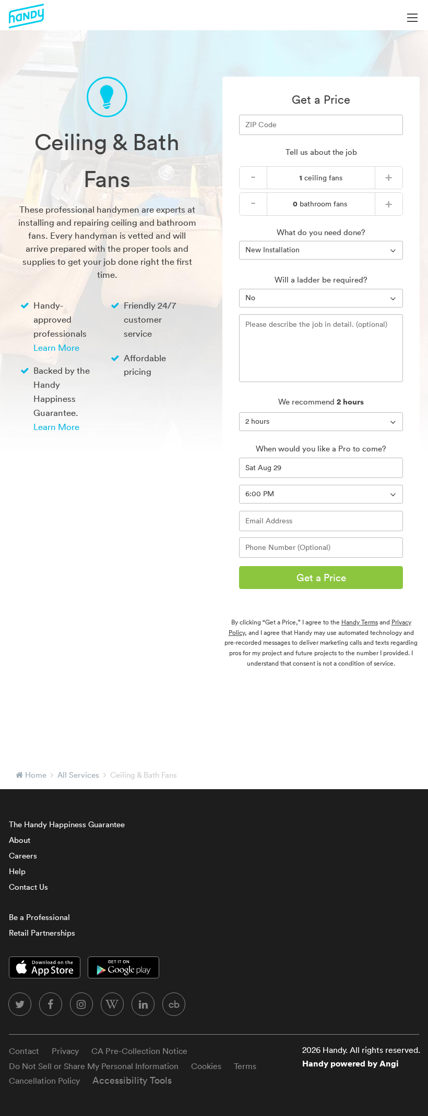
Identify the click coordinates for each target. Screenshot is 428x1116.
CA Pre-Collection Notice (139, 1051)
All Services (78, 775)
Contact (24, 1051)
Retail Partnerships (42, 933)
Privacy (65, 1051)
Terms (245, 1066)
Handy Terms (359, 622)
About (19, 840)
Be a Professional (39, 917)
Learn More (56, 347)
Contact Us (28, 887)
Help (17, 871)
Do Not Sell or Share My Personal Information (94, 1066)
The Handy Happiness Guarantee (67, 824)
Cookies (206, 1066)
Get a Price (321, 577)
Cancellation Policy (44, 1080)
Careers (23, 856)
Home (35, 775)
